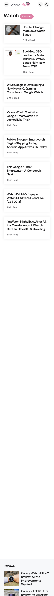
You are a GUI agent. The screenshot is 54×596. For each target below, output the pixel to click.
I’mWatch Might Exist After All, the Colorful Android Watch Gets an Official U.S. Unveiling (26, 225)
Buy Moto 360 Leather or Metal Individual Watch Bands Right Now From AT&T (34, 59)
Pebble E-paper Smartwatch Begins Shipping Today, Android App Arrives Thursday (27, 143)
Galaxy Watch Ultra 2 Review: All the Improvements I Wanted (35, 578)
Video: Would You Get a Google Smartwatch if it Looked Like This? (22, 116)
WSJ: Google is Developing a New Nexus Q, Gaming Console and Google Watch (25, 88)
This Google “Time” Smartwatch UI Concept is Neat (24, 170)
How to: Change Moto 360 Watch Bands (34, 30)
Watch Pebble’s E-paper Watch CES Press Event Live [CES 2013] (25, 198)
